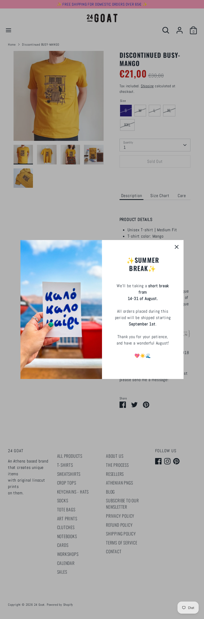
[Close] (176, 247)
